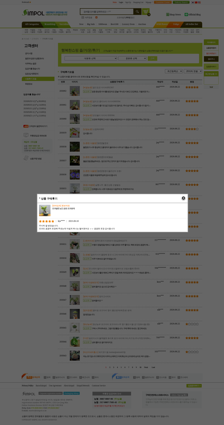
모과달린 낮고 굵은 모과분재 (63, 208)
